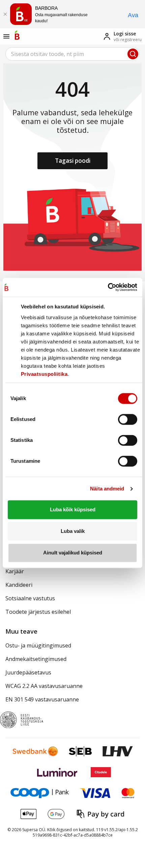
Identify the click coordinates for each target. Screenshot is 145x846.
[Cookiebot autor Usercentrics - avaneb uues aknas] (107, 287)
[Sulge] (5, 14)
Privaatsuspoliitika (44, 374)
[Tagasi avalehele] (17, 35)
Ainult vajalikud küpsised (72, 553)
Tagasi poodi (72, 160)
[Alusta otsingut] (132, 54)
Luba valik (73, 531)
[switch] (127, 419)
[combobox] (72, 54)
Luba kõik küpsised (72, 510)
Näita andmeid (107, 488)
